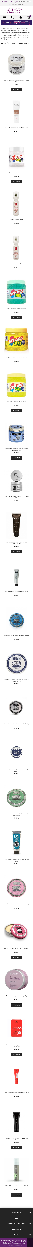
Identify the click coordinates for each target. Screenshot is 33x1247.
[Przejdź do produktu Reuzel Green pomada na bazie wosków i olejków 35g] (16, 798)
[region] (16, 22)
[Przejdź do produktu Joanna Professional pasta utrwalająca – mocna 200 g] (16, 64)
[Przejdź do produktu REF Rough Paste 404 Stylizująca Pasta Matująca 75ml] (16, 525)
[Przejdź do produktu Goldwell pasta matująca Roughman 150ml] (16, 111)
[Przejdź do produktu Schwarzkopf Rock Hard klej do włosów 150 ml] (16, 1076)
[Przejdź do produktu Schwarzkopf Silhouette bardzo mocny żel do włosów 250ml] (16, 1121)
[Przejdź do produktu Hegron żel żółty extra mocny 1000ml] (16, 340)
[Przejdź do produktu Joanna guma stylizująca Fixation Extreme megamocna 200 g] (16, 432)
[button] (4, 17)
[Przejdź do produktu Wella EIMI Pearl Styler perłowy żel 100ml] (16, 1169)
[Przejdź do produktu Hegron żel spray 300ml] (16, 248)
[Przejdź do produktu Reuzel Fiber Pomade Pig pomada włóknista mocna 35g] (16, 752)
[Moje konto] (20, 17)
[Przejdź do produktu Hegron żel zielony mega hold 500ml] (16, 292)
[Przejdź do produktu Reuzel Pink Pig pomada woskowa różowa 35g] (16, 888)
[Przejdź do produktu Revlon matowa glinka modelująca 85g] (16, 979)
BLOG (16, 3)
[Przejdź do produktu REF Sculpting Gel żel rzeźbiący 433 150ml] (16, 574)
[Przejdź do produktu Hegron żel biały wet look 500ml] (16, 156)
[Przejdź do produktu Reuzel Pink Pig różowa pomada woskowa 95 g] (16, 932)
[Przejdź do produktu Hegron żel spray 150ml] (16, 203)
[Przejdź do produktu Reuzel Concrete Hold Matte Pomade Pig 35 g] (16, 708)
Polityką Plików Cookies (16, 1242)
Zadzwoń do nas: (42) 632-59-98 (9, 1)
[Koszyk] (29, 17)
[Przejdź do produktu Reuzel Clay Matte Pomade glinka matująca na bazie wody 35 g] (16, 663)
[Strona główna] (16, 10)
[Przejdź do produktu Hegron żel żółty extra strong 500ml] (16, 385)
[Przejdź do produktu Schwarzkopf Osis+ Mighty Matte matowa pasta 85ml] (16, 1028)
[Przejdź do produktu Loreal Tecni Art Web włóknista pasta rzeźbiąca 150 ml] (16, 480)
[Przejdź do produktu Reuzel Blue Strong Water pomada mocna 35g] (16, 619)
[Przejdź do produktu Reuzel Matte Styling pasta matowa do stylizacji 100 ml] (16, 842)
